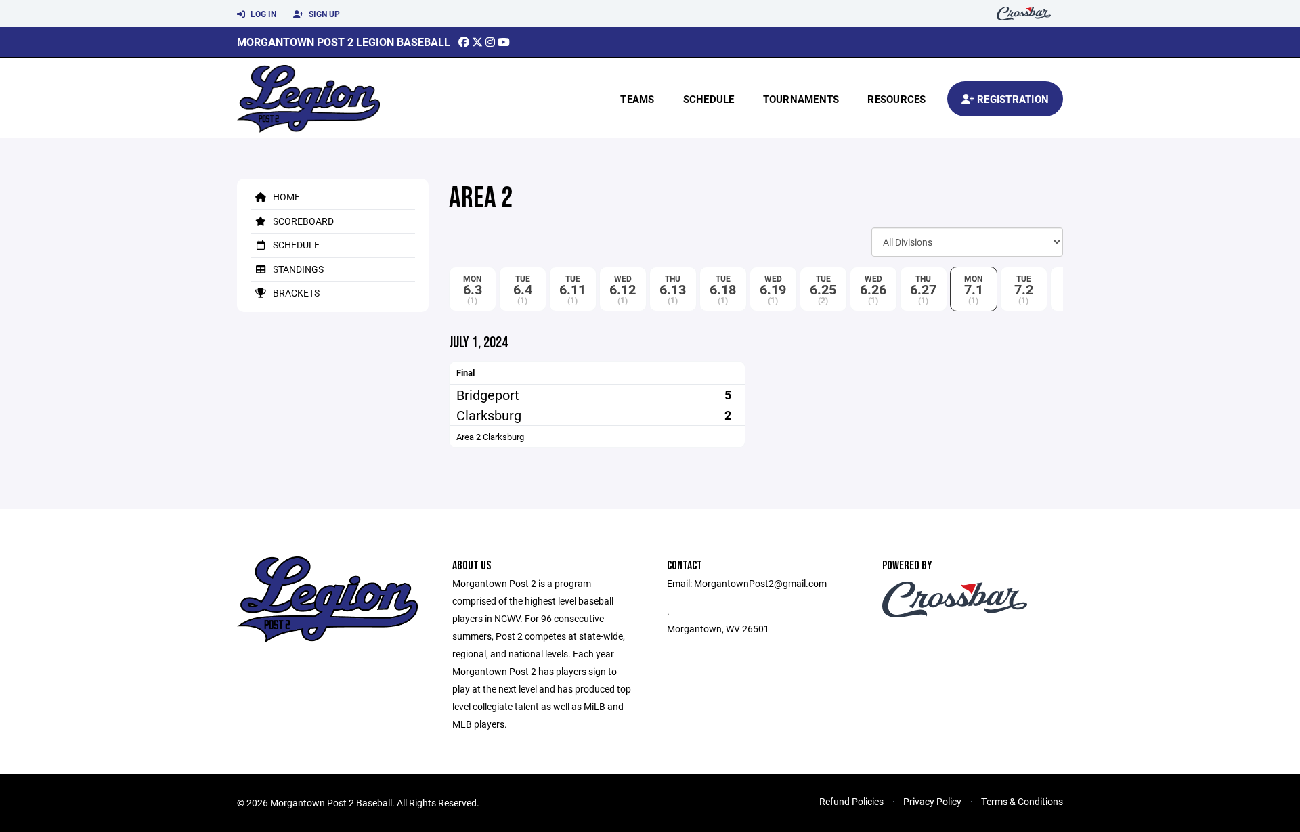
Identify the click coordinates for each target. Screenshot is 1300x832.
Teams (637, 99)
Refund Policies (851, 801)
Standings (297, 269)
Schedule (709, 99)
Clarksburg (488, 415)
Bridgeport (487, 394)
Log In (262, 13)
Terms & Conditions (1022, 801)
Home (285, 196)
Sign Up (323, 13)
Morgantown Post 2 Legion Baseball (343, 42)
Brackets (295, 292)
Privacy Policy (932, 801)
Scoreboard (302, 221)
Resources (896, 99)
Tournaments (801, 99)
